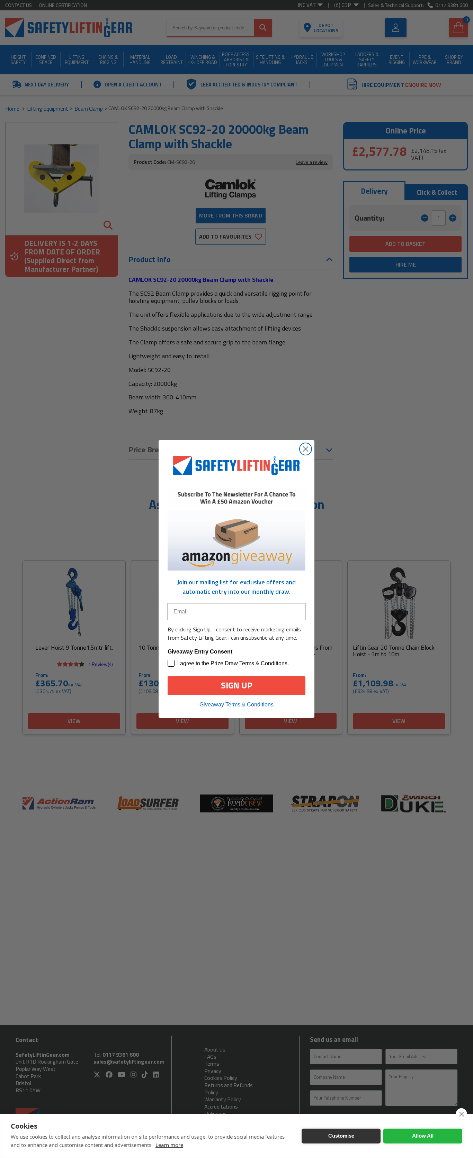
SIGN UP (236, 685)
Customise (341, 1136)
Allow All (423, 1136)
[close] (461, 1114)
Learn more (169, 1144)
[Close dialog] (306, 449)
